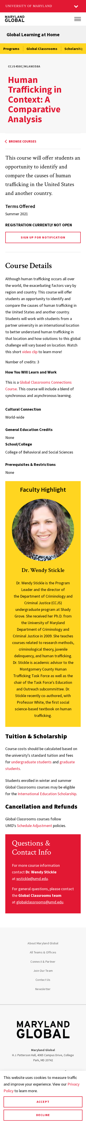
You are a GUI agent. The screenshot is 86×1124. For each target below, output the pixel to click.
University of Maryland (29, 6)
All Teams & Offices (43, 952)
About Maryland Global (43, 943)
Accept (43, 1102)
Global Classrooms (41, 48)
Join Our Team (43, 971)
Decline (43, 1115)
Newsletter (43, 989)
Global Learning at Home (33, 34)
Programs (11, 48)
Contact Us (43, 980)
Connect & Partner (42, 962)
